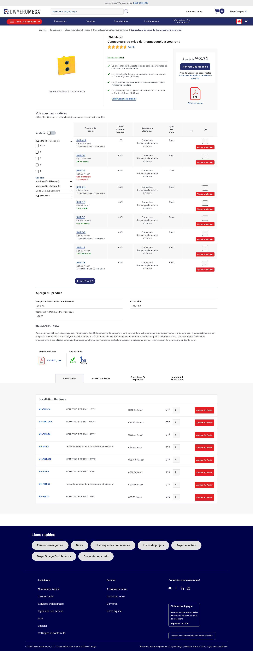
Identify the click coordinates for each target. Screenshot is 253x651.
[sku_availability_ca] (51, 133)
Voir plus (40, 178)
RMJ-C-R (80, 155)
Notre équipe (114, 611)
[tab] (51, 357)
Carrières (112, 603)
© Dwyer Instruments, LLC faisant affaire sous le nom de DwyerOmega (60, 646)
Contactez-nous (194, 11)
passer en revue (101, 378)
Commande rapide (49, 589)
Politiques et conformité (51, 633)
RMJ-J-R (80, 247)
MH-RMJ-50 (45, 434)
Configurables (151, 21)
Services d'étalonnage (51, 603)
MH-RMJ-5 (44, 496)
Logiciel (42, 625)
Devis (79, 545)
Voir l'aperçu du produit (124, 99)
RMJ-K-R (80, 262)
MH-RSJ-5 (44, 471)
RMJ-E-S (80, 217)
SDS (40, 618)
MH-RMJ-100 (45, 422)
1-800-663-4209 (140, 3)
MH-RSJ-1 (44, 446)
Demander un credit (96, 556)
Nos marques (121, 21)
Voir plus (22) (86, 281)
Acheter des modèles (195, 66)
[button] (242, 21)
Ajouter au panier (205, 147)
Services (90, 21)
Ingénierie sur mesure (50, 611)
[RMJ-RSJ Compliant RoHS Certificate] (73, 360)
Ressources (60, 21)
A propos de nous (117, 589)
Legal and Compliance (217, 646)
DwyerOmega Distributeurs (54, 556)
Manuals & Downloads (177, 378)
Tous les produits (26, 22)
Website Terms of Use (194, 646)
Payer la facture (186, 545)
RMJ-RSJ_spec (54, 360)
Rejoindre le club (180, 623)
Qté (168, 410)
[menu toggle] (13, 21)
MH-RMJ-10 (45, 409)
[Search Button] (126, 11)
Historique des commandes (113, 545)
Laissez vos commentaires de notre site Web (192, 635)
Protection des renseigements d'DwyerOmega (161, 646)
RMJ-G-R (81, 232)
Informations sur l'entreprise (182, 21)
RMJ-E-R (80, 202)
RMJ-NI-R (81, 140)
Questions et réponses (138, 378)
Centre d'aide (45, 596)
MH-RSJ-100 (45, 459)
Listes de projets (153, 545)
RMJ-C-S (80, 170)
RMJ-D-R (80, 186)
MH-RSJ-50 (44, 484)
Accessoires (69, 380)
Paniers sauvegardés (50, 545)
